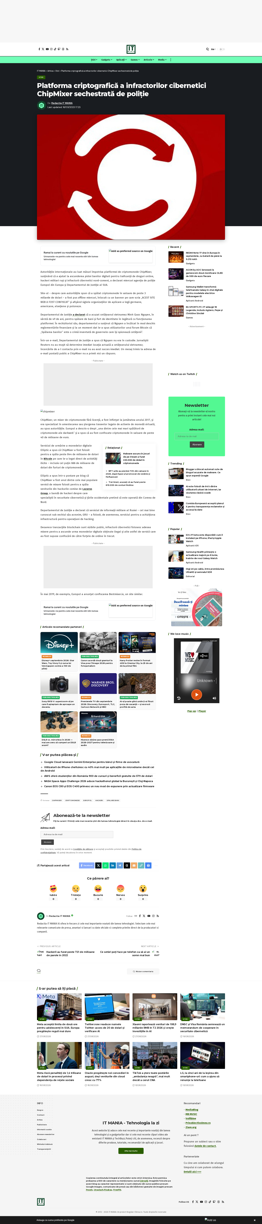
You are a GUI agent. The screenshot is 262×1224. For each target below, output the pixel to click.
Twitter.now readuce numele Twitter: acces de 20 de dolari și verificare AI (104, 1028)
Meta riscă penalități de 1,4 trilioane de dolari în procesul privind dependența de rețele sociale (59, 1076)
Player (202, 711)
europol (87, 800)
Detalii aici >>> (192, 1171)
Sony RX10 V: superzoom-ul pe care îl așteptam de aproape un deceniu (58, 704)
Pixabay (108, 1190)
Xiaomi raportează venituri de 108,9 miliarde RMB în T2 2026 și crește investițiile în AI (154, 1028)
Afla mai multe (131, 1151)
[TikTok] (55, 49)
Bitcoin (48, 458)
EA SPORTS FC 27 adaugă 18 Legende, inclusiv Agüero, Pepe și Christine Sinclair (204, 310)
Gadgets (190, 263)
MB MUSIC (191, 1114)
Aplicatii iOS (192, 545)
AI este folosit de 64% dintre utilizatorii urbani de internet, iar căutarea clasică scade (203, 489)
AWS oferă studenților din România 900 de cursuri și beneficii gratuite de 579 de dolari (98, 776)
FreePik (117, 1190)
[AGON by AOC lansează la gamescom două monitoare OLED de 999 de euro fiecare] (176, 274)
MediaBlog (192, 1109)
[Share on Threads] (127, 865)
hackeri (99, 800)
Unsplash (98, 1190)
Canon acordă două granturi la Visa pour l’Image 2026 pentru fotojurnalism (97, 663)
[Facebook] (39, 49)
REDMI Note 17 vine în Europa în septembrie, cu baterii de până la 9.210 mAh (204, 256)
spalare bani (113, 800)
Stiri (41, 77)
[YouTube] (47, 49)
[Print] (148, 865)
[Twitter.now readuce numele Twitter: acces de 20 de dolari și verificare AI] (107, 1006)
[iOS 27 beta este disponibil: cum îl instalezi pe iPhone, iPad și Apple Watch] (176, 539)
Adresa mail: (47, 827)
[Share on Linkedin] (112, 865)
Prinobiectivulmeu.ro (198, 1123)
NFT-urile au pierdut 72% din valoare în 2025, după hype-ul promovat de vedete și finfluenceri (128, 474)
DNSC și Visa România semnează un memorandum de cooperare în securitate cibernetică (202, 1028)
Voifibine (191, 1118)
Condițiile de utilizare (83, 849)
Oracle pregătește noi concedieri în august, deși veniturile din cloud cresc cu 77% (107, 1076)
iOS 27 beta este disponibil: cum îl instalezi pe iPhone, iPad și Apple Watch (204, 538)
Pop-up (191, 711)
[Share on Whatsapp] (105, 865)
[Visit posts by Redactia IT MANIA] (41, 916)
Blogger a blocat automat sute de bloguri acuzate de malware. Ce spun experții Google (204, 472)
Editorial (190, 576)
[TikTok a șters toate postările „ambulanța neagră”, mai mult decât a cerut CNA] (155, 1055)
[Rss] (67, 49)
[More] (155, 865)
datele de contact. (205, 1146)
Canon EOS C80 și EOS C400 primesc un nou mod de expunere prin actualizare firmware (99, 786)
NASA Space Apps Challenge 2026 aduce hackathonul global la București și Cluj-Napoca (98, 781)
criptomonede (72, 800)
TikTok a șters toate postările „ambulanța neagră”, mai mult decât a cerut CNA (151, 1076)
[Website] (135, 916)
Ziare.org (191, 1127)
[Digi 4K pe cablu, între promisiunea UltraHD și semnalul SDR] (176, 573)
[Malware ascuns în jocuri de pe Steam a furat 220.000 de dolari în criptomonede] (113, 458)
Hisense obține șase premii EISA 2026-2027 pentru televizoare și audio (97, 742)
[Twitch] (59, 49)
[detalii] (144, 1181)
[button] (207, 49)
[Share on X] (98, 865)
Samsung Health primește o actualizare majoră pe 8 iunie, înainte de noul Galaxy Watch (202, 555)
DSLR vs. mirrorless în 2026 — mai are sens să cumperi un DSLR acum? (59, 742)
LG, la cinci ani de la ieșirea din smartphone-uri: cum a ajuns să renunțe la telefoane (199, 1076)
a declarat (78, 314)
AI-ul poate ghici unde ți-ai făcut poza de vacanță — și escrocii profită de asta (136, 704)
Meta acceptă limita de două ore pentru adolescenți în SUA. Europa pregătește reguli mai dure (58, 1028)
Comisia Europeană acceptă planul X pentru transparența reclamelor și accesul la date (205, 506)
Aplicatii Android (194, 300)
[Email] (134, 865)
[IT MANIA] (131, 49)
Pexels (89, 1190)
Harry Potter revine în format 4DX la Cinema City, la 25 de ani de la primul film (136, 663)
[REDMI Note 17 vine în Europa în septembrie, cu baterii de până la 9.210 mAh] (176, 257)
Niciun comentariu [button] (144, 971)
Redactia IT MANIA (62, 103)
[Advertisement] (131, 21)
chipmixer (57, 800)
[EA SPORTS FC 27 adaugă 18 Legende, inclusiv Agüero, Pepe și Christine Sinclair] (176, 311)
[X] (43, 49)
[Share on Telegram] (120, 865)
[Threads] (63, 49)
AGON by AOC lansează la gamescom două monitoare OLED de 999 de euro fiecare (204, 273)
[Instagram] (51, 49)
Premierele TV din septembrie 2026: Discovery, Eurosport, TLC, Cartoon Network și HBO (98, 704)
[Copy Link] (141, 865)
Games (189, 317)
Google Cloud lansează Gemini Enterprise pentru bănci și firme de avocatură (91, 762)
